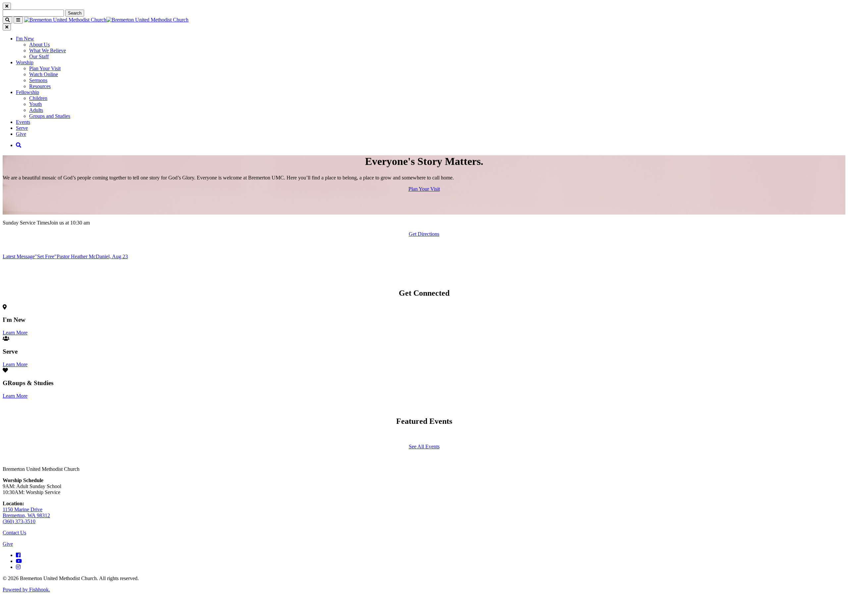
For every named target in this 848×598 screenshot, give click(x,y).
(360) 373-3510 (19, 521)
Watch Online (43, 74)
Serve (22, 128)
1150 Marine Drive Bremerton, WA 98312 (26, 512)
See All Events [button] (424, 446)
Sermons (38, 80)
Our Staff (39, 56)
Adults (36, 110)
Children (38, 98)
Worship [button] (24, 62)
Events (23, 122)
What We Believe (47, 50)
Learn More (15, 332)
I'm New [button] (25, 38)
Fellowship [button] (27, 92)
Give (21, 134)
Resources (40, 86)
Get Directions (424, 234)
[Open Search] (18, 145)
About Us (39, 44)
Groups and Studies (49, 116)
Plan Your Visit (45, 68)
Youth (35, 104)
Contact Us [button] (14, 532)
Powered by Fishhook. (26, 589)
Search (74, 13)
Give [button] (8, 544)
